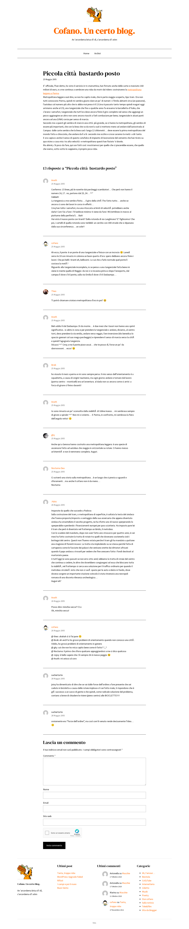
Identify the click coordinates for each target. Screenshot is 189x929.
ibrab (53, 364)
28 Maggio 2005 (58, 678)
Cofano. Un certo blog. (94, 30)
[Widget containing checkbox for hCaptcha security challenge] (62, 833)
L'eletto (145, 887)
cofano (54, 243)
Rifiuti (60, 880)
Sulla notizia (148, 902)
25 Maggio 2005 (58, 183)
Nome (46, 789)
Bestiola (146, 876)
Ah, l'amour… (148, 873)
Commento (49, 755)
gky (53, 434)
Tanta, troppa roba (66, 873)
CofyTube (146, 880)
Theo (53, 291)
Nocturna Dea (58, 468)
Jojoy (54, 501)
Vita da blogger (149, 910)
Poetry (145, 895)
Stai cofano (147, 899)
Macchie (126, 873)
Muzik (145, 891)
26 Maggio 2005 (58, 505)
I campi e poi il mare (66, 884)
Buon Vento (62, 887)
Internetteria (148, 884)
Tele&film (147, 906)
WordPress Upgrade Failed (70, 876)
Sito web (47, 816)
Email (45, 802)
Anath (54, 180)
